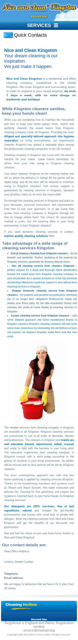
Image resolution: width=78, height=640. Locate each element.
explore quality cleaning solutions (26, 235)
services (39, 25)
